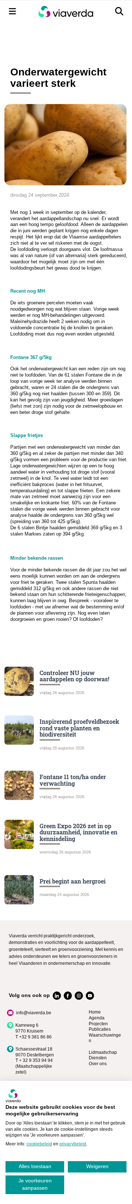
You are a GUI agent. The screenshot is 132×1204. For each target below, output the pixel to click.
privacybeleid (72, 1143)
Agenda (96, 1017)
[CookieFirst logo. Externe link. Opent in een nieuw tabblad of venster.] (13, 1095)
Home (95, 1012)
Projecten (98, 1023)
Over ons (98, 1063)
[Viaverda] (65, 11)
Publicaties (100, 1029)
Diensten (98, 1057)
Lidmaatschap (103, 1052)
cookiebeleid (39, 1143)
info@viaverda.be (33, 1012)
